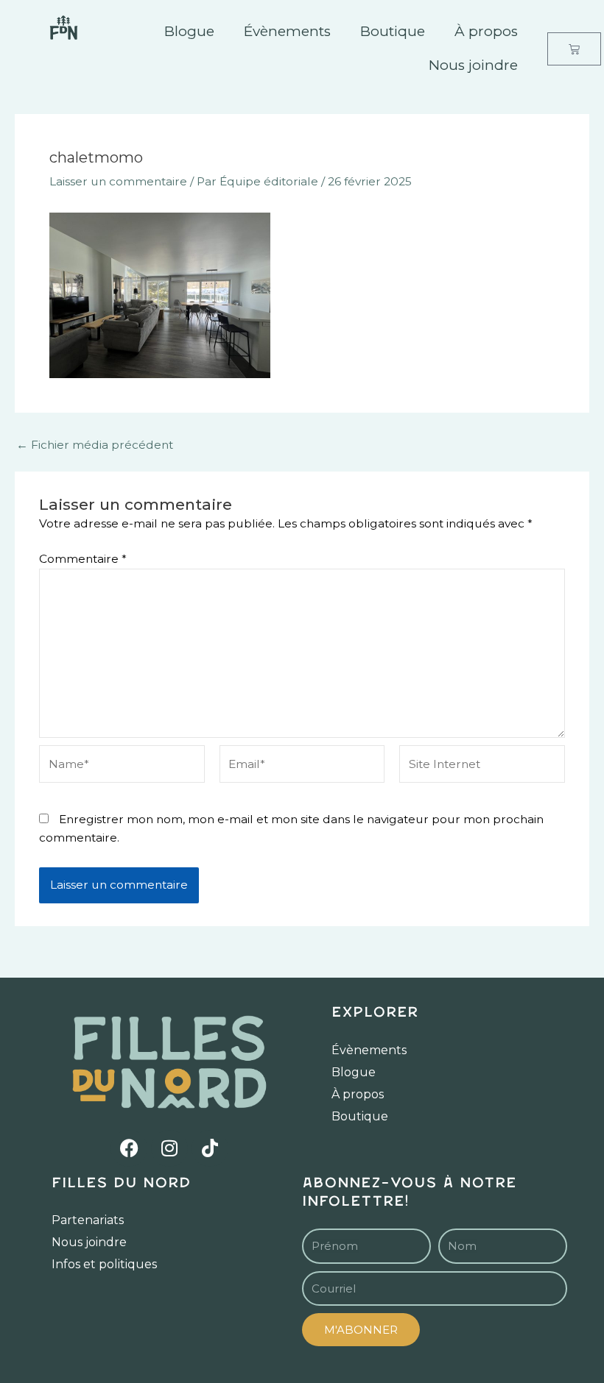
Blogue (189, 31)
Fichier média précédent (94, 445)
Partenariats (88, 1220)
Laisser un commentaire (118, 181)
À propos (486, 31)
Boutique (392, 31)
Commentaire (83, 559)
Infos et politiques (104, 1264)
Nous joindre (473, 65)
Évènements (287, 31)
